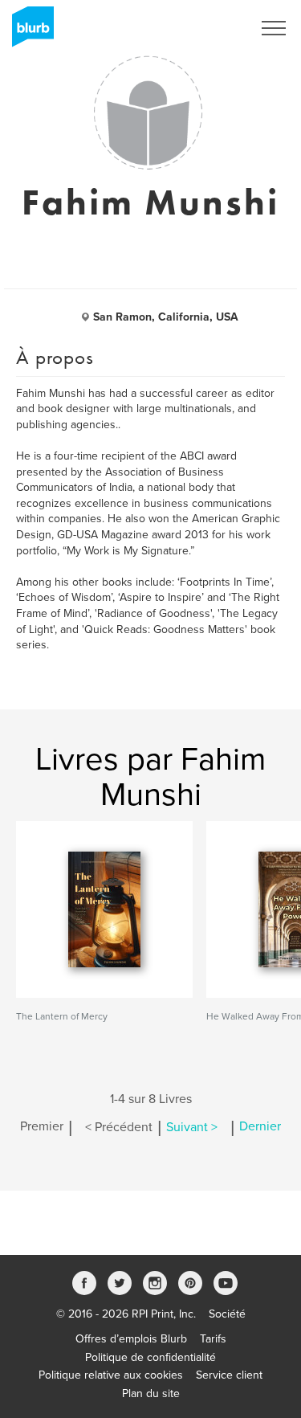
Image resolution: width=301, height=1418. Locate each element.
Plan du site (151, 1393)
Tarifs (213, 1339)
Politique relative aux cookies (111, 1375)
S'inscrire (208, 28)
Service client (229, 1375)
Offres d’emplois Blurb (131, 1339)
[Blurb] (28, 32)
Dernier (260, 1127)
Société (227, 1314)
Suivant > (192, 1127)
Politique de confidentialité (150, 1357)
